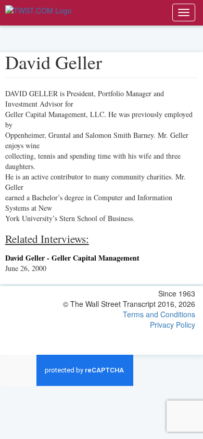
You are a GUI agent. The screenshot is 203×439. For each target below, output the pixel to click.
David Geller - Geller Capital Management (72, 257)
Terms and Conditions (159, 314)
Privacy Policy (172, 324)
